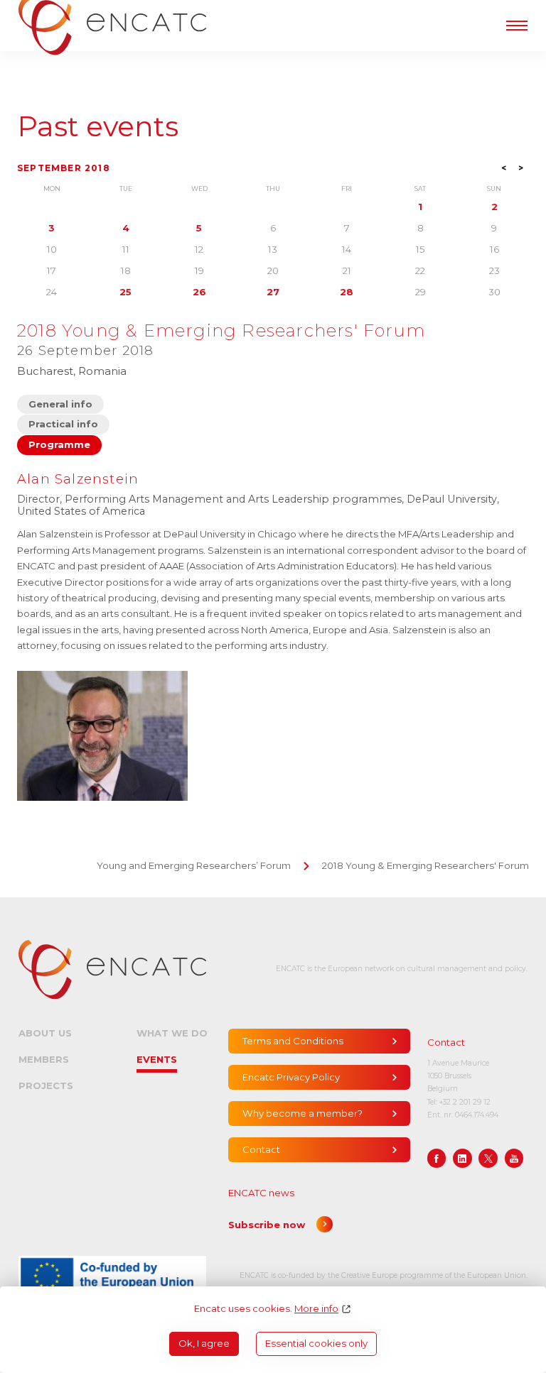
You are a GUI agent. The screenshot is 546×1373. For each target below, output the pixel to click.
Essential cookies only (316, 1343)
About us (45, 1033)
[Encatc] (112, 969)
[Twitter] (488, 1158)
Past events (97, 127)
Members (43, 1059)
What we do (172, 1033)
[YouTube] (514, 1158)
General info (60, 404)
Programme (59, 444)
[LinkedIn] (462, 1158)
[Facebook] (436, 1158)
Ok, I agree (204, 1343)
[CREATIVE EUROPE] (112, 1275)
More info (316, 1308)
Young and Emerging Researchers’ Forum (194, 865)
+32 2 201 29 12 (465, 1102)
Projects (45, 1085)
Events (156, 1059)
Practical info (63, 424)
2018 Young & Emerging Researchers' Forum (425, 865)
